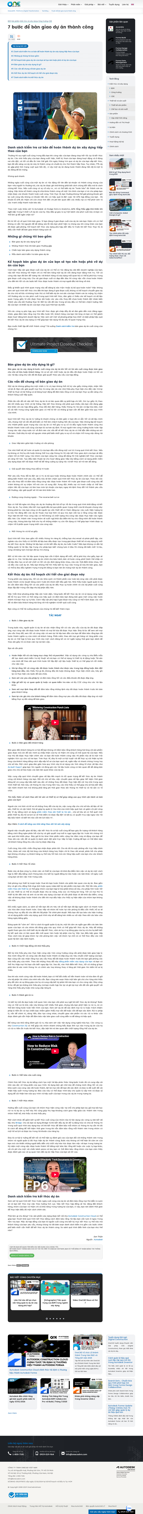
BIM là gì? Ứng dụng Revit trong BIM (119, 173)
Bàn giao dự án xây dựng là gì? (28, 64)
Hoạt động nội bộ (116, 142)
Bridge (19, 1123)
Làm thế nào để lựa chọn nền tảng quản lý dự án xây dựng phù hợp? (25, 1303)
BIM (112, 88)
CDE (113, 96)
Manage (25, 1265)
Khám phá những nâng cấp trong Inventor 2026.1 (87, 1397)
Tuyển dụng (114, 137)
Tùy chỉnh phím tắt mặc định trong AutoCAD (119, 234)
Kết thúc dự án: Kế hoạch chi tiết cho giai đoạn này (36, 73)
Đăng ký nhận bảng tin (22, 1256)
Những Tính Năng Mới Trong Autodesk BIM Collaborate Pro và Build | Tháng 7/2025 (55, 1399)
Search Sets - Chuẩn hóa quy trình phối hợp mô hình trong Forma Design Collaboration (120, 1383)
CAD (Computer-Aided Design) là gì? (118, 214)
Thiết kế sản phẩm (118, 105)
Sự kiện (112, 127)
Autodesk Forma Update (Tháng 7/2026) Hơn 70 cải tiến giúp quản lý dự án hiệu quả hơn (120, 1408)
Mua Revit (112, 1506)
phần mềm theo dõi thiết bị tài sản (54, 812)
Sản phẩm (113, 114)
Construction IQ (19, 1025)
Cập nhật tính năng (119, 118)
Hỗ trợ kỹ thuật (62, 1506)
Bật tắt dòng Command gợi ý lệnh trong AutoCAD (119, 194)
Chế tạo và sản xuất (119, 109)
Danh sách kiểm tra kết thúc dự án (28, 77)
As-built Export (15, 767)
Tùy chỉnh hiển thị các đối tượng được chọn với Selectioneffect (119, 256)
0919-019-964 (47, 1454)
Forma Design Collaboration (121, 49)
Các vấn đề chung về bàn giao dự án (30, 69)
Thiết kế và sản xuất (117, 101)
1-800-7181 (18, 1454)
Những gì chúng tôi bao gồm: (26, 56)
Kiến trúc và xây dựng (118, 84)
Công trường (116, 92)
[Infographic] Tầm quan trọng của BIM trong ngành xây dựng (55, 1303)
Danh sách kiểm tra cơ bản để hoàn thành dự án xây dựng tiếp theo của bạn (46, 51)
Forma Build (121, 38)
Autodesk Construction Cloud (82, 1216)
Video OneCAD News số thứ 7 (85, 1301)
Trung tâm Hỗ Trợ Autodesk (41, 1506)
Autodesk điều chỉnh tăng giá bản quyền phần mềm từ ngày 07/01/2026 (22, 1399)
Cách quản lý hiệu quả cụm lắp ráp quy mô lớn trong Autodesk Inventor (120, 1360)
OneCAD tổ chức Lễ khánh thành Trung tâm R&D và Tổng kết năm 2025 (86, 1355)
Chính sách (114, 146)
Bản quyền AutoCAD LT (95, 1506)
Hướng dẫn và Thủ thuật (119, 122)
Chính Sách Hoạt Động (17, 1506)
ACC (18, 1265)
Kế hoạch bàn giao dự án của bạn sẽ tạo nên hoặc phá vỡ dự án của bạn (45, 60)
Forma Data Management (121, 62)
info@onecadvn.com (76, 1454)
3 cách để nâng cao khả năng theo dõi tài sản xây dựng (44, 824)
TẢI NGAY (55, 615)
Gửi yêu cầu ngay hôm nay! (102, 1512)
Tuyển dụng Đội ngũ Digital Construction (118, 1338)
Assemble (120, 27)
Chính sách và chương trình (120, 132)
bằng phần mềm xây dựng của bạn (75, 961)
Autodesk (98, 1239)
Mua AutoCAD (77, 1506)
